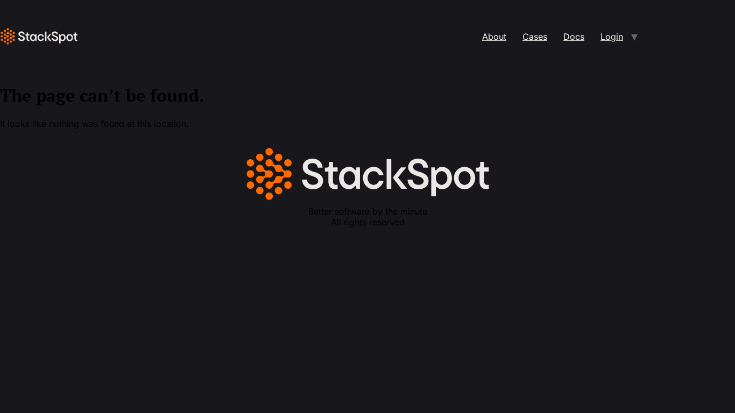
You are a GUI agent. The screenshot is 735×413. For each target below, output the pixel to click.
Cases (534, 36)
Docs (573, 36)
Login (611, 36)
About (494, 36)
